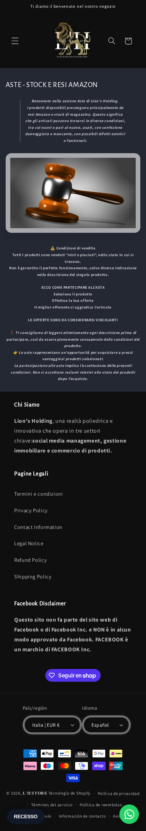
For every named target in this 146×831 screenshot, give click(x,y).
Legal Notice (29, 543)
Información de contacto (82, 816)
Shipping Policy (32, 576)
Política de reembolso (101, 804)
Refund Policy (30, 559)
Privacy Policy (31, 510)
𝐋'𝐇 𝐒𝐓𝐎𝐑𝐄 (35, 793)
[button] (15, 41)
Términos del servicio (51, 804)
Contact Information (38, 527)
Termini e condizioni (38, 493)
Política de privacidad (119, 793)
